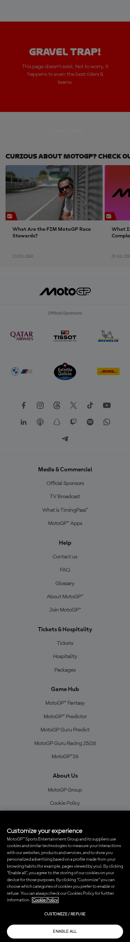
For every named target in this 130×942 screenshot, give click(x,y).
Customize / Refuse (65, 914)
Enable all (65, 931)
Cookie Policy (45, 900)
